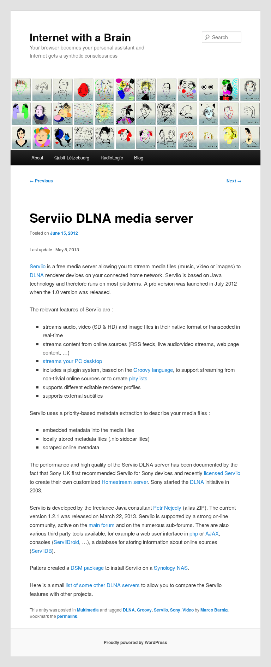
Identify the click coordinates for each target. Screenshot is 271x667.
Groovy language (153, 369)
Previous (41, 180)
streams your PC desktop (72, 360)
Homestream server (125, 481)
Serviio (38, 266)
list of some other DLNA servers (103, 585)
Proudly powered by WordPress (135, 642)
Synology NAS (171, 567)
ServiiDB (41, 550)
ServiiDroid (66, 541)
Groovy (144, 610)
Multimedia (88, 610)
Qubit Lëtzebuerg (71, 157)
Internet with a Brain (80, 37)
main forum (102, 524)
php (193, 533)
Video (188, 610)
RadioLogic (112, 157)
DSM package (87, 567)
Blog (138, 157)
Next (234, 180)
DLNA (37, 275)
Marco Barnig (214, 610)
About (37, 157)
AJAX (212, 533)
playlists (138, 378)
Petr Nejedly (167, 507)
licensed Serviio (222, 472)
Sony (175, 610)
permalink (67, 616)
